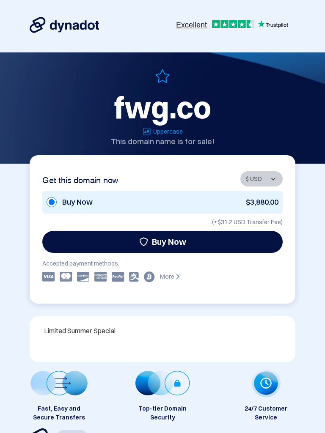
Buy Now (169, 241)
